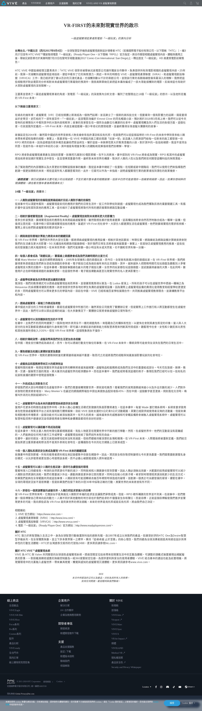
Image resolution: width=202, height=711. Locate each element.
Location (145, 687)
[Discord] (167, 687)
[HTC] (11, 681)
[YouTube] (180, 687)
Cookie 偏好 (187, 703)
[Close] (185, 3)
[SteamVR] (190, 687)
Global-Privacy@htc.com (24, 694)
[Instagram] (161, 687)
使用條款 (47, 682)
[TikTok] (174, 687)
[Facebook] (156, 687)
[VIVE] (9, 3)
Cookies (59, 681)
